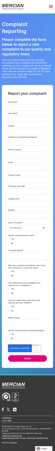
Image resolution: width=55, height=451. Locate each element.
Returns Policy (42, 438)
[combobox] (43, 448)
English (44, 449)
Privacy (23, 438)
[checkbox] (27, 241)
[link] (3, 409)
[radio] (27, 239)
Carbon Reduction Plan (10, 438)
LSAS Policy (31, 438)
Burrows (14, 443)
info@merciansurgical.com (12, 436)
